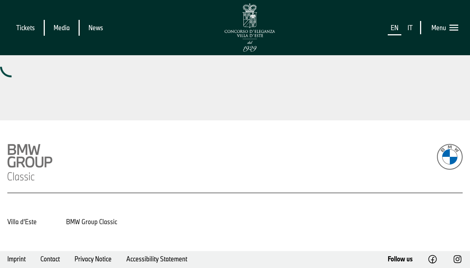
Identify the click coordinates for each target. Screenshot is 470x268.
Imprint (16, 258)
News (95, 27)
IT (410, 27)
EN (394, 27)
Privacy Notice (93, 258)
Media (62, 27)
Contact (50, 258)
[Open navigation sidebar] (456, 27)
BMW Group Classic (91, 221)
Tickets (25, 27)
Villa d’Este (22, 221)
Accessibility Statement (156, 258)
